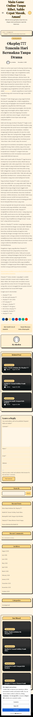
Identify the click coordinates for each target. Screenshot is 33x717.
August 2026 (5, 551)
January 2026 (5, 579)
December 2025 (6, 583)
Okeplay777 (8, 91)
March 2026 (5, 571)
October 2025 (6, 591)
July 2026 (4, 555)
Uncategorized (17, 38)
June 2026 (4, 559)
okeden (14, 62)
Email (4, 456)
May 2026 (5, 563)
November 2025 (6, 587)
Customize (16, 702)
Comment (5, 426)
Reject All (16, 706)
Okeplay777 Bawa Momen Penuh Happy (13, 520)
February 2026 (6, 575)
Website (4, 463)
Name (4, 448)
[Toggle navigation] (3, 13)
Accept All (16, 710)
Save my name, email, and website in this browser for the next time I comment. (16, 473)
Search (16, 488)
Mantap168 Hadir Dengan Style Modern (14, 402)
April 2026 (5, 567)
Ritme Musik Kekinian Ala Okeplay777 (16, 368)
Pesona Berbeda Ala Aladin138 (10, 524)
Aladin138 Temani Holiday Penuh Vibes (14, 384)
